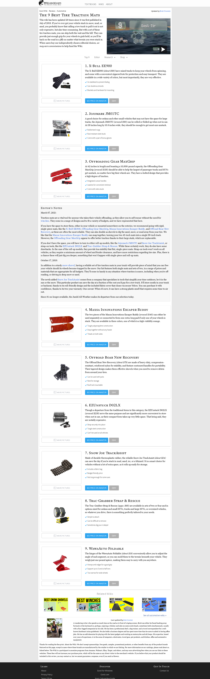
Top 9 (87, 57)
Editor (97, 57)
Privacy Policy (46, 674)
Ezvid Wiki (43, 11)
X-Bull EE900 (73, 229)
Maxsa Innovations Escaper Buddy (127, 229)
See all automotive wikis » (154, 615)
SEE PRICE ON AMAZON (96, 101)
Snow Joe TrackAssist (153, 243)
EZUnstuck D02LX (73, 246)
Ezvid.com (105, 674)
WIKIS (101, 4)
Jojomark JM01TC (128, 243)
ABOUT (109, 4)
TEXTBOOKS (90, 4)
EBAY (114, 101)
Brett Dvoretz (128, 620)
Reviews (52, 11)
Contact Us (164, 670)
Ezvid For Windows (105, 670)
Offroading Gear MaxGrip (95, 229)
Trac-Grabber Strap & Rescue (102, 246)
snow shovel (68, 265)
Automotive (61, 11)
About (43, 670)
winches (45, 221)
